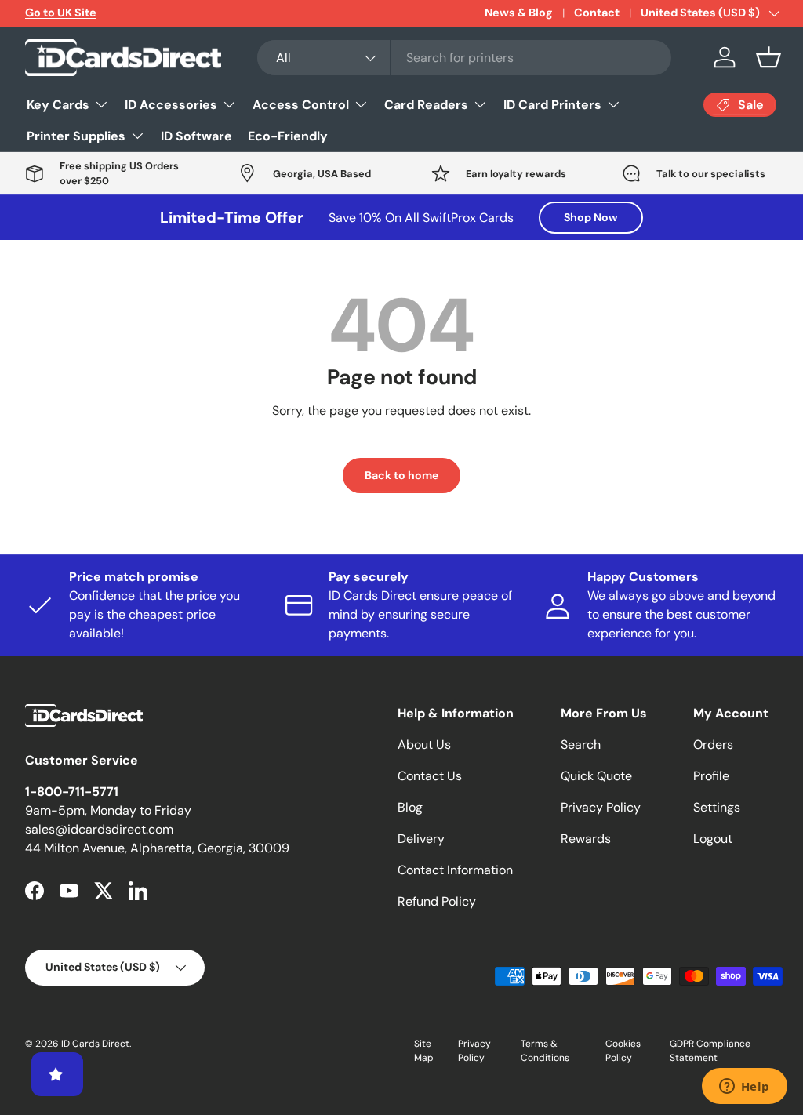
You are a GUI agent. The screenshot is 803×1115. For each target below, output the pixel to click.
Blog (410, 807)
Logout (712, 838)
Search (581, 744)
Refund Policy (437, 901)
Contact (597, 12)
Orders (713, 744)
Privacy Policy (601, 807)
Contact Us (430, 776)
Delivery (421, 838)
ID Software (196, 136)
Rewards (586, 838)
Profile (711, 776)
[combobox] (464, 57)
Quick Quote (596, 776)
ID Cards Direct (95, 1043)
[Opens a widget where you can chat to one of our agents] (744, 1087)
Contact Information (455, 870)
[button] (768, 57)
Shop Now (591, 217)
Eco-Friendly (288, 136)
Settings (716, 807)
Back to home (401, 475)
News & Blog (519, 12)
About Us (424, 744)
